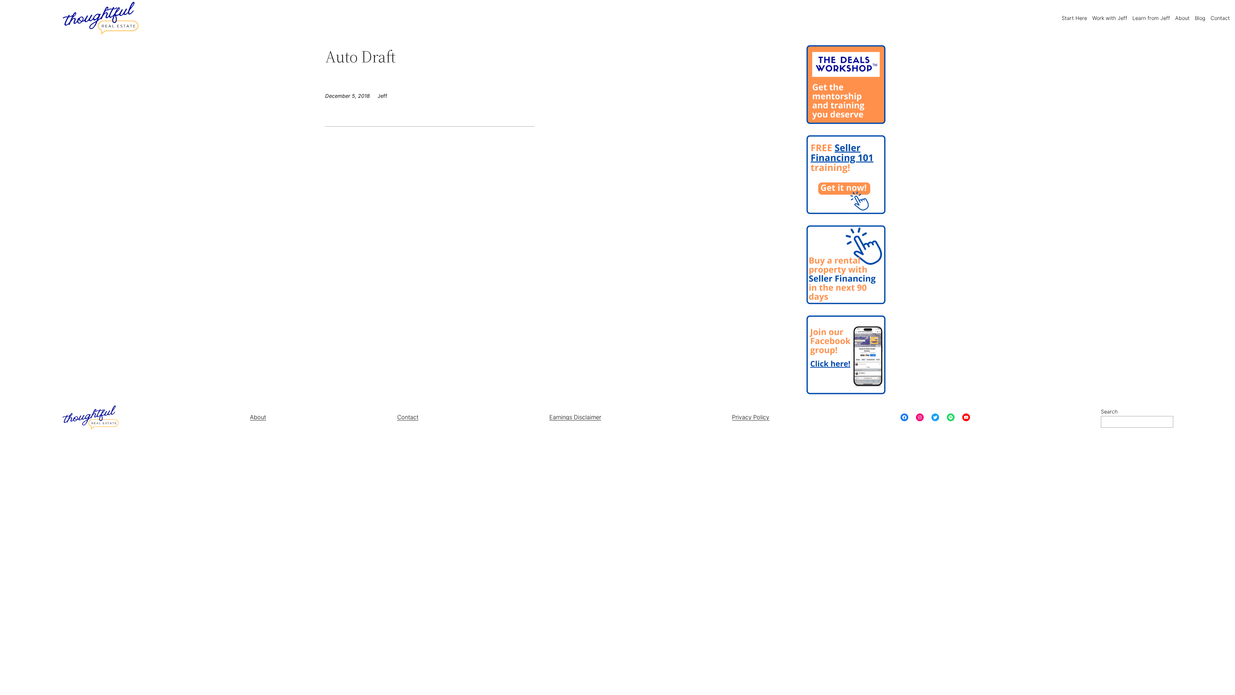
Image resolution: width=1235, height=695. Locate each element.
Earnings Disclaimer (575, 417)
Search (1109, 411)
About (258, 417)
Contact (407, 417)
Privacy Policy (750, 417)
